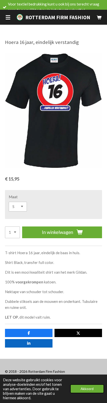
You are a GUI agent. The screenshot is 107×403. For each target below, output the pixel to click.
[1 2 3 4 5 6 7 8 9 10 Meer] (12, 232)
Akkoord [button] (87, 389)
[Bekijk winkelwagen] (99, 17)
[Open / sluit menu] (7, 17)
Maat (13, 197)
